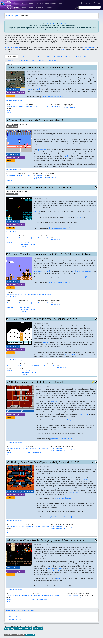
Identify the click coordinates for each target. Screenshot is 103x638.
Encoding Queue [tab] (22, 60)
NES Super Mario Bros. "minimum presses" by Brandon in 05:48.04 (29, 294)
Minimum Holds (14, 617)
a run (63, 91)
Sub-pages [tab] (9, 60)
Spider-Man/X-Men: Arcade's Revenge (18, 595)
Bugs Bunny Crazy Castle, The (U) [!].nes (37, 448)
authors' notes (55, 570)
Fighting (9, 180)
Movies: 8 (9, 64)
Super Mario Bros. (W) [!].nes (27, 238)
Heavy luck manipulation (34, 453)
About (49, 7)
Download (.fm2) (51, 177)
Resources (40, 7)
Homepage (49, 23)
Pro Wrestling (11, 176)
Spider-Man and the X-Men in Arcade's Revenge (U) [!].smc (48, 595)
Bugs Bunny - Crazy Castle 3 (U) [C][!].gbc (36, 106)
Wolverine (59, 578)
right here (79, 217)
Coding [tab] (67, 56)
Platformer (10, 242)
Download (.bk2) (70, 108)
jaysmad (51, 568)
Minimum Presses (15, 619)
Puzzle (9, 113)
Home (24, 3)
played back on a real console (52, 97)
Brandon (63, 23)
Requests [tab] (42, 60)
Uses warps (23, 246)
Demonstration (24, 242)
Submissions (50, 3)
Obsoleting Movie (12, 126)
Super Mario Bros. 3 (13, 366)
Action (9, 110)
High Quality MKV (38, 176)
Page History (10, 629)
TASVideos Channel (88, 48)
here (62, 50)
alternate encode (70, 354)
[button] (20, 610)
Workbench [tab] (23, 56)
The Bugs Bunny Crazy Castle (15, 448)
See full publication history (14, 100)
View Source (38, 629)
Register (88, 3)
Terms (28, 635)
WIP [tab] (32, 56)
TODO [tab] (33, 60)
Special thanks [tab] (53, 60)
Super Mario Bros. (12, 238)
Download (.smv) (86, 597)
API (33, 635)
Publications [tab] (58, 56)
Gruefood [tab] (47, 56)
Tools (60, 3)
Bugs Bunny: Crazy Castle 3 (15, 106)
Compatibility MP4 (56, 106)
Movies (40, 3)
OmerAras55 (38, 271)
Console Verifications (16, 615)
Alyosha (29, 89)
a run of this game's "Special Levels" (67, 420)
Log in (97, 3)
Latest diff (19, 629)
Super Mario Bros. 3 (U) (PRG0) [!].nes (31, 366)
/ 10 (11, 96)
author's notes (83, 414)
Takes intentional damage (27, 244)
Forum (25, 7)
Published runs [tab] (11, 56)
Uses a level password (33, 533)
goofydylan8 (42, 150)
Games (31, 3)
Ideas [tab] (39, 56)
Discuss (22, 93)
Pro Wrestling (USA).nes (23, 176)
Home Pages (12, 15)
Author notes (12, 93)
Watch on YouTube (14, 89)
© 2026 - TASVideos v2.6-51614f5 (14, 635)
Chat (31, 7)
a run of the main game (63, 498)
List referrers (27, 629)
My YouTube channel (11, 48)
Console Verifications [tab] (81, 56)
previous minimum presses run (82, 271)
